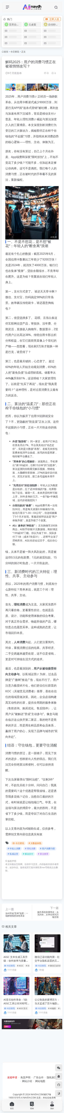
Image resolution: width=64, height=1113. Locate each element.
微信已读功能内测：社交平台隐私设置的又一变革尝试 (47, 960)
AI (13, 525)
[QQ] (58, 1076)
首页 (6, 51)
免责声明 (25, 1077)
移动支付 (48, 113)
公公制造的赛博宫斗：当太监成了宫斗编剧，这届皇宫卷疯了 (47, 1003)
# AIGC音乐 (22, 1008)
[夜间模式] (58, 1093)
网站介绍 (27, 1081)
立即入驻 (54, 19)
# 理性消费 (30, 848)
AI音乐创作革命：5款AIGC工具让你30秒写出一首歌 (15, 1003)
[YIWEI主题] (58, 1084)
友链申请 (12, 1077)
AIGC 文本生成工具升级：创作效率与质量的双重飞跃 (16, 960)
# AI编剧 (52, 1008)
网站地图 (40, 1081)
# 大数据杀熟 (35, 843)
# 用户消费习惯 (47, 848)
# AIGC (20, 965)
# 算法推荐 (43, 853)
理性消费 (28, 119)
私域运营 (31, 674)
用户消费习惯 (25, 96)
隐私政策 (52, 1077)
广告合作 (39, 1077)
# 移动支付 (28, 853)
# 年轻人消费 (14, 848)
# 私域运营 (13, 853)
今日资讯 (14, 51)
